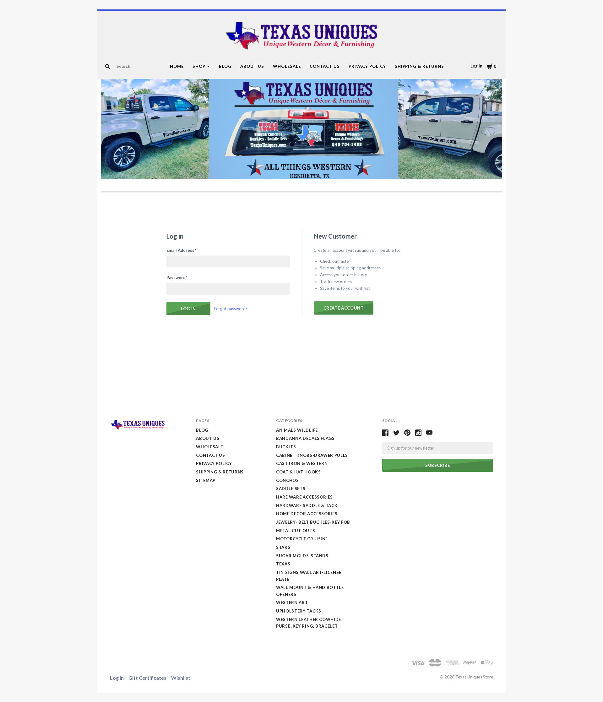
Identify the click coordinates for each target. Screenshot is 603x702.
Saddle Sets (290, 488)
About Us (252, 66)
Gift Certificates (147, 678)
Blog (225, 66)
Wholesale (287, 66)
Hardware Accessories (304, 497)
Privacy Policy (367, 66)
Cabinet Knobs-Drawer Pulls (312, 455)
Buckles (286, 446)
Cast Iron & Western (302, 463)
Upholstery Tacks (298, 610)
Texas (283, 563)
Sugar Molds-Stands (302, 555)
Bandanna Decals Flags (305, 438)
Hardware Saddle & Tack (306, 505)
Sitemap (205, 480)
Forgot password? (230, 308)
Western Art (292, 602)
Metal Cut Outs (295, 530)
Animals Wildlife (297, 430)
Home (177, 66)
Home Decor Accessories (306, 513)
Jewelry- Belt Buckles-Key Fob (313, 522)
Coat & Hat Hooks (298, 471)
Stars (283, 547)
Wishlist (180, 678)
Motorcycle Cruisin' (301, 538)
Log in (476, 65)
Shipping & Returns (419, 66)
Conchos (287, 480)
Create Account (343, 307)
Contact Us (325, 66)
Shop (199, 66)
